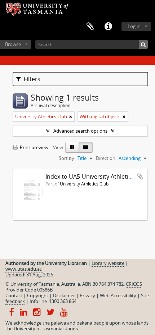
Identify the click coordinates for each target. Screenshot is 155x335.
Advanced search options (80, 131)
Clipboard (90, 27)
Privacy (87, 295)
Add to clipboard (140, 176)
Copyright (37, 295)
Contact (13, 295)
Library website (108, 263)
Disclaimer (64, 295)
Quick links (108, 27)
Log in (134, 26)
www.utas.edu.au (24, 269)
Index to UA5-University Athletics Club (96, 176)
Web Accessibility (118, 295)
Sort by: (67, 158)
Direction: (106, 158)
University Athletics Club (84, 184)
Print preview (33, 147)
